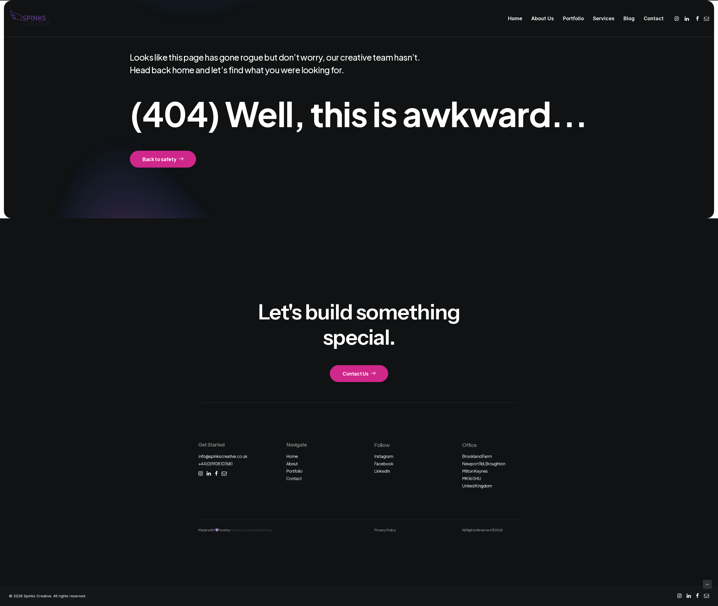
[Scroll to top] (707, 584)
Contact (654, 18)
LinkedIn (382, 471)
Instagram (383, 456)
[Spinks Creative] (30, 18)
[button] (677, 18)
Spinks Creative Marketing (251, 530)
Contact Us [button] (355, 374)
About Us (542, 18)
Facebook (383, 463)
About (292, 463)
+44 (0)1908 (215, 463)
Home (515, 18)
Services (604, 18)
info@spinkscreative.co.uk (222, 456)
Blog (629, 18)
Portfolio (573, 18)
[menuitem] (515, 18)
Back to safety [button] (159, 159)
